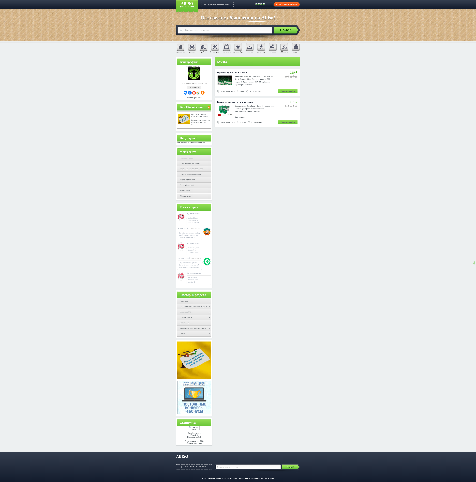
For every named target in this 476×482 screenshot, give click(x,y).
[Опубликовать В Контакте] (256, 4)
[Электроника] (226, 47)
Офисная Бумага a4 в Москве (232, 72)
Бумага (182, 334)
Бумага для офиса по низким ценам (235, 102)
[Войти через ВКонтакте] (185, 93)
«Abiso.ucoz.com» (214, 478)
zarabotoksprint (184, 258)
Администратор (194, 214)
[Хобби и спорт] (284, 47)
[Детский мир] (261, 47)
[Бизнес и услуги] (215, 47)
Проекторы (184, 301)
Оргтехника (184, 323)
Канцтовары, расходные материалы (193, 328)
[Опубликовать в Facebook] (259, 4)
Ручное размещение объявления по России (199, 115)
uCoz (272, 478)
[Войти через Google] (198, 93)
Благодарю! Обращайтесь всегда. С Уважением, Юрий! (193, 282)
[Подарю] (295, 47)
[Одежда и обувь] (238, 47)
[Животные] (272, 47)
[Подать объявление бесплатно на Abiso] (218, 4)
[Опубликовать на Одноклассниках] (264, 4)
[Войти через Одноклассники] (203, 93)
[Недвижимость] (180, 47)
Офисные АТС (185, 312)
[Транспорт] (191, 47)
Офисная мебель (186, 317)
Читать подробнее (288, 91)
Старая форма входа (194, 98)
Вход (280, 4)
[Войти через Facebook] (190, 93)
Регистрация (290, 4)
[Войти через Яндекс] (194, 93)
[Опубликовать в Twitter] (261, 4)
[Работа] (203, 47)
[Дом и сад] (249, 47)
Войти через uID (194, 87)
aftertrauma (183, 228)
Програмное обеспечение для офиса (193, 306)
